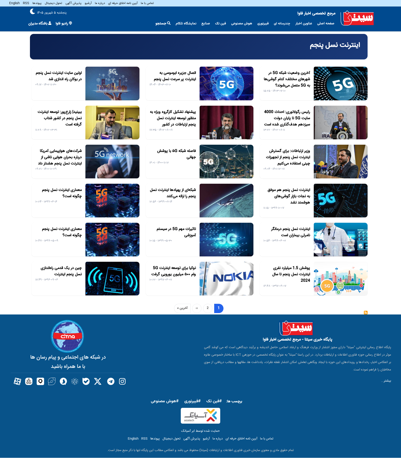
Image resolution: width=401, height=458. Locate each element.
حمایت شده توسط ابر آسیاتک (200, 431)
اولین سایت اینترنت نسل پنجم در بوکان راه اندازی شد (59, 76)
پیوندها (37, 3)
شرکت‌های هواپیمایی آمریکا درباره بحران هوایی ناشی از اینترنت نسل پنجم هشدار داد (60, 157)
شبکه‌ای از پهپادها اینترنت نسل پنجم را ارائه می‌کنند (173, 193)
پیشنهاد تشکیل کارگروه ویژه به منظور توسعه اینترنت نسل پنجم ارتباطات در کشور (173, 118)
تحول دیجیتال (53, 3)
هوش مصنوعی (241, 23)
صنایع (205, 23)
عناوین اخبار (303, 23)
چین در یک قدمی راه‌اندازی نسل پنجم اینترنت (61, 271)
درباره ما (100, 3)
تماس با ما (147, 3)
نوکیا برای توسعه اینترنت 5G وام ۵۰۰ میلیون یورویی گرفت (173, 271)
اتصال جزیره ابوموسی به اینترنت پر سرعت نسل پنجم (175, 76)
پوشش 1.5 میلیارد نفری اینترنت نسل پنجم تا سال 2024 (291, 274)
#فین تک (214, 401)
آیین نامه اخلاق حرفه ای (123, 3)
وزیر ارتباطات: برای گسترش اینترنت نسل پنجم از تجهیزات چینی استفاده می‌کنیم (288, 157)
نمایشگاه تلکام (186, 23)
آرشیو (88, 3)
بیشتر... (386, 381)
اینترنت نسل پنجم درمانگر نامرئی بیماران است (290, 232)
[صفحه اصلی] (357, 18)
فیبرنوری (263, 23)
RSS (26, 3)
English (14, 3)
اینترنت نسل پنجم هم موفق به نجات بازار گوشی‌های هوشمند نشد (289, 196)
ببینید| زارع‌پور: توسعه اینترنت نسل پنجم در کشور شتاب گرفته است (60, 118)
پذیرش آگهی (73, 3)
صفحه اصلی (325, 23)
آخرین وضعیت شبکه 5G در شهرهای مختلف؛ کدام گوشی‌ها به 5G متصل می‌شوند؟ (287, 79)
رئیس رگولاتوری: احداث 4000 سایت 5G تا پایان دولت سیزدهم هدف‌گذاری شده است (287, 118)
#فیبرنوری (192, 401)
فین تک (220, 23)
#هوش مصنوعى (165, 401)
